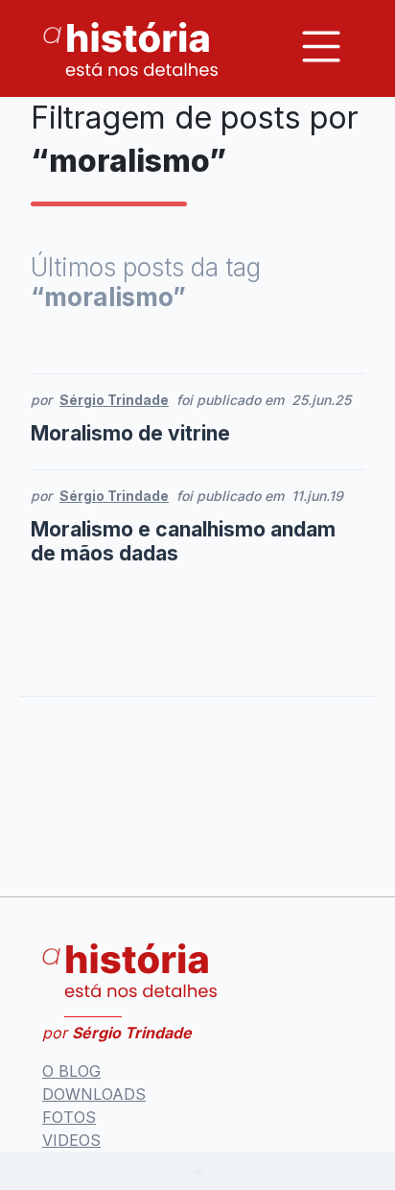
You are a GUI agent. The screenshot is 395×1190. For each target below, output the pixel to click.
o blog (71, 1071)
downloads (94, 1094)
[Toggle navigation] (321, 46)
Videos (71, 1140)
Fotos (69, 1117)
